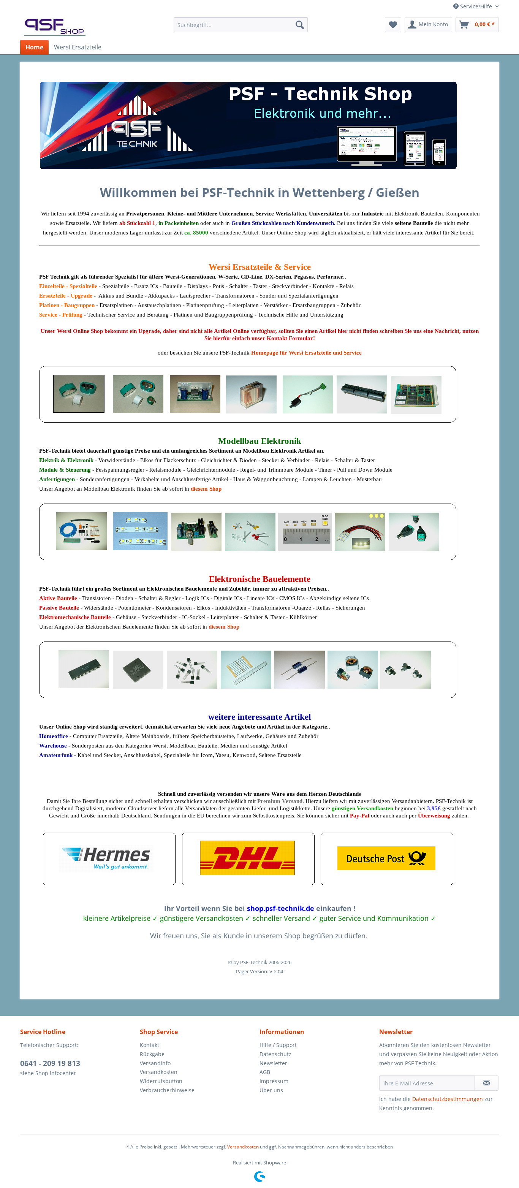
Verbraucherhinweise (167, 1090)
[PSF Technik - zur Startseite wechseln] (54, 26)
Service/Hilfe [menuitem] (476, 6)
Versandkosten (158, 1072)
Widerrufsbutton (161, 1081)
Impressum (274, 1081)
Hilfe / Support (278, 1045)
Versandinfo (155, 1063)
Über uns (271, 1090)
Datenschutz (275, 1054)
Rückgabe (152, 1054)
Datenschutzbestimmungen (447, 1098)
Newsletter (273, 1063)
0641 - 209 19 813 (50, 1063)
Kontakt (149, 1045)
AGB (265, 1072)
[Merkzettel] (393, 24)
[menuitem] (241, 24)
